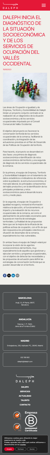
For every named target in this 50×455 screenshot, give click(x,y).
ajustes (23, 445)
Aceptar (9, 449)
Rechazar (21, 449)
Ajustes (32, 449)
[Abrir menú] (43, 5)
